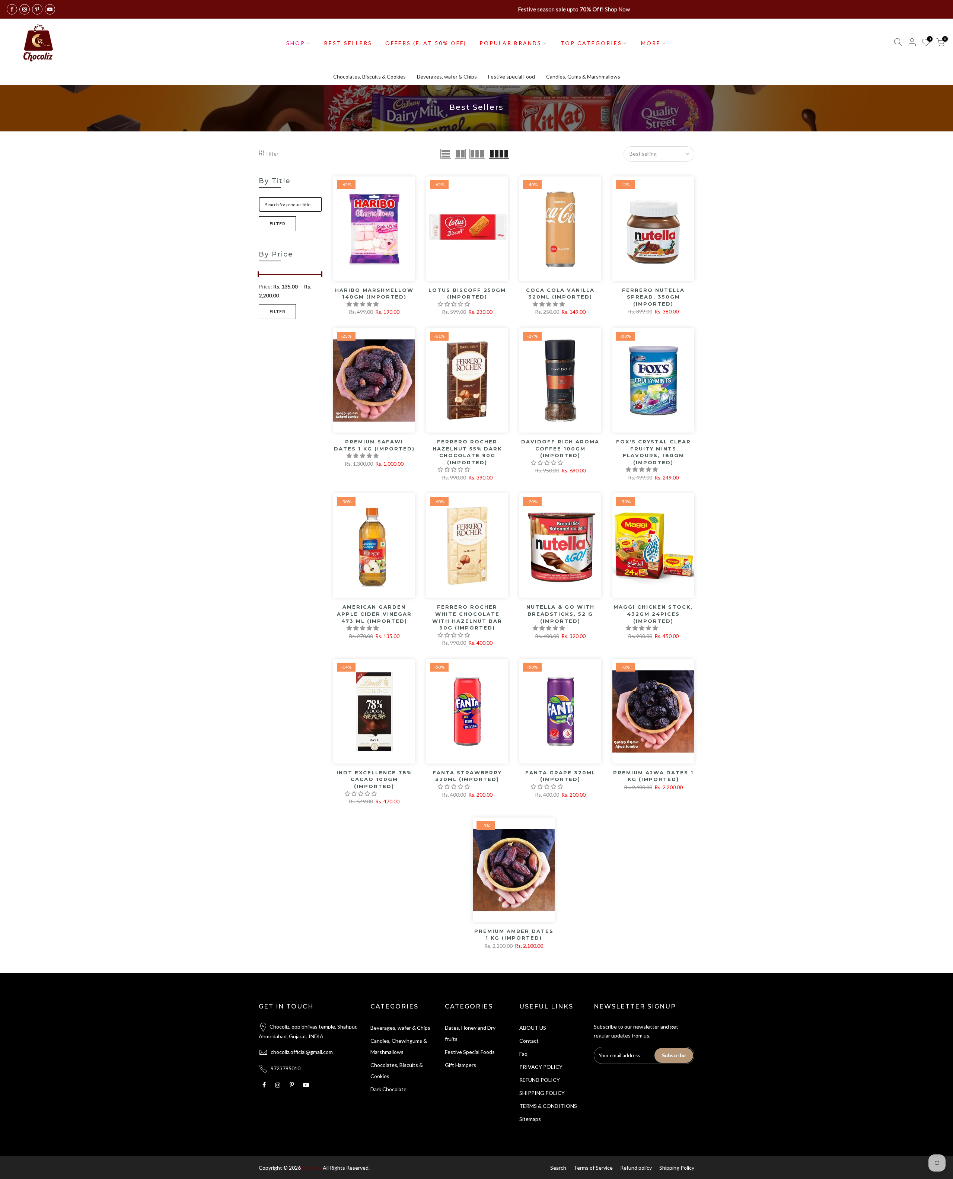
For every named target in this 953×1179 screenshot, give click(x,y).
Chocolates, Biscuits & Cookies (369, 76)
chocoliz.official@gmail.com (302, 1052)
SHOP (295, 43)
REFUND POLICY (539, 1080)
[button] (363, 304)
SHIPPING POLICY (542, 1093)
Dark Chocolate (388, 1089)
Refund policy (636, 1167)
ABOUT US (532, 1028)
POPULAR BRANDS (510, 43)
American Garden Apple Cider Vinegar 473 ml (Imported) (374, 614)
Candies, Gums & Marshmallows (583, 76)
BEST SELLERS (348, 43)
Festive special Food (511, 76)
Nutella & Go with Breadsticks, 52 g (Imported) (560, 614)
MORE (651, 43)
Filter (272, 153)
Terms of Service (593, 1167)
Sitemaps (530, 1119)
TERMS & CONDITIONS (548, 1106)
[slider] (258, 275)
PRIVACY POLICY (540, 1067)
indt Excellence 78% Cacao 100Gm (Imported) (374, 779)
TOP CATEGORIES (591, 43)
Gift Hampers (460, 1065)
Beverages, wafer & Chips (447, 76)
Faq (523, 1054)
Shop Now (617, 9)
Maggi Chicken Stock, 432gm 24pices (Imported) (653, 614)
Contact (529, 1041)
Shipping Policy (676, 1167)
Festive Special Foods (470, 1052)
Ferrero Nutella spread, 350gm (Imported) (653, 297)
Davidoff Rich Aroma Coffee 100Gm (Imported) (560, 448)
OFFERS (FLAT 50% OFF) (425, 43)
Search (558, 1167)
